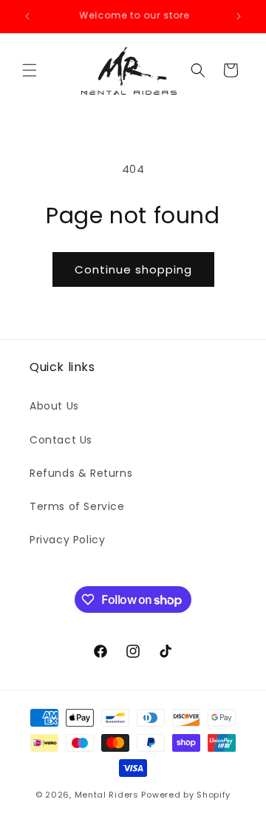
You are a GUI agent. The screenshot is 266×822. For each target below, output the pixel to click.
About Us (54, 405)
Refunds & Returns (81, 473)
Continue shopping (133, 269)
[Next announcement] (238, 16)
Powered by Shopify (186, 795)
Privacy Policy (67, 539)
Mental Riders (107, 795)
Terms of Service (77, 506)
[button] (29, 70)
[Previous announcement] (27, 16)
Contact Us (61, 439)
